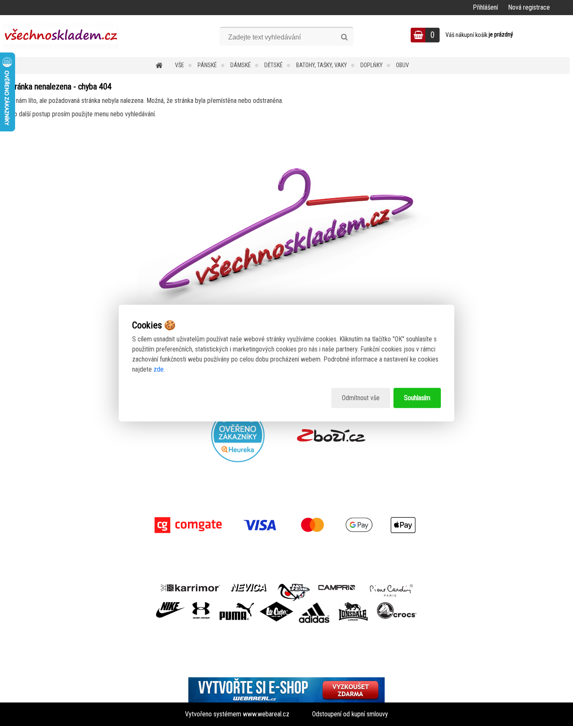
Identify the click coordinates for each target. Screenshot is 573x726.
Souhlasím (417, 398)
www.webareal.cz (266, 714)
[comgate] (286, 525)
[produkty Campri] (337, 587)
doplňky (371, 65)
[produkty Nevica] (249, 587)
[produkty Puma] (237, 605)
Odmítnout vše (361, 398)
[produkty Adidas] (314, 605)
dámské (240, 65)
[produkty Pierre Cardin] (391, 587)
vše (179, 65)
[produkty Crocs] (397, 605)
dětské (273, 65)
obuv (402, 65)
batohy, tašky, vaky (321, 65)
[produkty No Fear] (294, 591)
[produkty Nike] (170, 605)
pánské (207, 65)
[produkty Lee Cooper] (276, 605)
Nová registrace (529, 7)
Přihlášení (485, 7)
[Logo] (61, 36)
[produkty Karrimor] (190, 586)
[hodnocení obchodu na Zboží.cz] (331, 435)
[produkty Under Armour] (201, 605)
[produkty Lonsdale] (353, 605)
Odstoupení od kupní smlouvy (350, 714)
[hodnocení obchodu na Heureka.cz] (238, 435)
